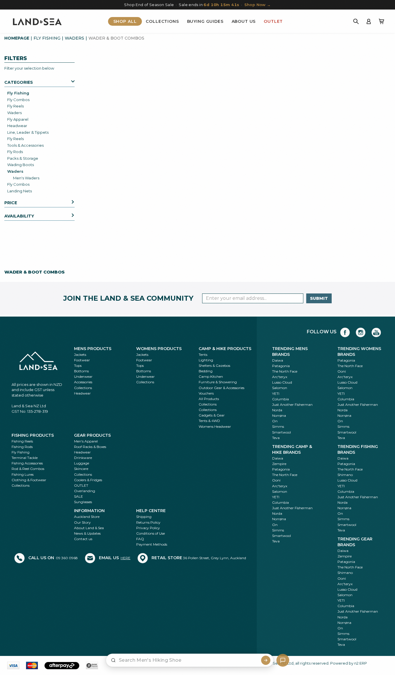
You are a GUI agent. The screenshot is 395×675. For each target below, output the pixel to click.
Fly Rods (15, 151)
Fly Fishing (47, 38)
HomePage (16, 38)
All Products (209, 399)
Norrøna (279, 415)
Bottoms (81, 371)
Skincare (81, 468)
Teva (276, 438)
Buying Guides (205, 21)
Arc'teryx (279, 377)
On (275, 421)
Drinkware (83, 457)
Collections (162, 21)
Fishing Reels (22, 441)
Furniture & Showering (218, 382)
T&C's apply (154, 523)
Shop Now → (257, 4)
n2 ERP (360, 663)
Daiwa (277, 360)
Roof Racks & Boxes (90, 447)
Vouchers (206, 393)
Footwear (82, 360)
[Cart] (381, 21)
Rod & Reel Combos (28, 468)
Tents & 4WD (209, 421)
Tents (203, 354)
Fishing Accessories (27, 463)
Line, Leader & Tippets (28, 132)
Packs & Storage (22, 158)
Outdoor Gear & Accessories (221, 388)
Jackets (80, 354)
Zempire (279, 464)
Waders (74, 38)
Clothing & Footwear (29, 480)
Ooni (341, 371)
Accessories (83, 382)
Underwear (83, 376)
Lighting (206, 360)
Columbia (280, 399)
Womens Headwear (215, 426)
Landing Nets (19, 191)
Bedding (206, 371)
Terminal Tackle (25, 457)
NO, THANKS (169, 660)
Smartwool (281, 432)
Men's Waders (26, 178)
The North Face (284, 371)
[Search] (356, 21)
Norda (277, 410)
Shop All (125, 21)
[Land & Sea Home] (37, 21)
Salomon (279, 388)
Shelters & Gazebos (214, 365)
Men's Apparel (86, 441)
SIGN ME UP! (169, 642)
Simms (278, 426)
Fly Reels (15, 106)
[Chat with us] (282, 660)
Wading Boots (20, 164)
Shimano (345, 475)
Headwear (17, 125)
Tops (78, 365)
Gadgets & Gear (212, 415)
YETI (275, 393)
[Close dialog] (219, 495)
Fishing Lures (23, 474)
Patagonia (281, 366)
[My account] (368, 21)
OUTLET (81, 485)
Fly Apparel (17, 119)
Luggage (81, 463)
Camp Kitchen (211, 376)
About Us (244, 21)
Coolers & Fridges (88, 480)
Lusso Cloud (282, 382)
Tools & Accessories (25, 145)
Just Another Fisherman (292, 404)
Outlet (273, 21)
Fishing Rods (22, 447)
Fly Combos (18, 99)
